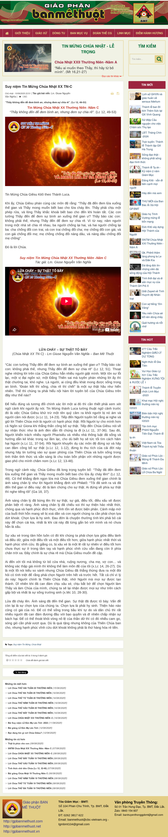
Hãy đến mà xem (152, 193)
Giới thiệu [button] (22, 33)
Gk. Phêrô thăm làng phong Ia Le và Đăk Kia (151, 256)
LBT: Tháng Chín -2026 (152, 134)
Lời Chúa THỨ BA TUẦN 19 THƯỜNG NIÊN (29, 788)
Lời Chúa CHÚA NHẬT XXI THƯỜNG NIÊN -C (30, 717)
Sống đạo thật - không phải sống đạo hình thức (145, 158)
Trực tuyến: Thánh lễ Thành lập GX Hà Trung (152, 145)
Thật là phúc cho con (18, 743)
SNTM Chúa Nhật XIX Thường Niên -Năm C (30, 748)
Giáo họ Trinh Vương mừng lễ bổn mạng (151, 217)
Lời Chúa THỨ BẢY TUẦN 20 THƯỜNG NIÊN (30, 712)
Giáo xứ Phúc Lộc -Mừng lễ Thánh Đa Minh (153, 459)
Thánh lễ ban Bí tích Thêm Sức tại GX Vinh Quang (152, 110)
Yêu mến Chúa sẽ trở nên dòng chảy (152, 315)
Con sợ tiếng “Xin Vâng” (152, 306)
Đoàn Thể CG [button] (102, 33)
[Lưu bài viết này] (118, 93)
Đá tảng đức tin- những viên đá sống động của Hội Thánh (145, 269)
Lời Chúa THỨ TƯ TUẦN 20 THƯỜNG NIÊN (30, 697)
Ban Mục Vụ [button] (79, 33)
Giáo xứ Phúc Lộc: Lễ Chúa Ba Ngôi (152, 470)
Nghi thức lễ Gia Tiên (151, 363)
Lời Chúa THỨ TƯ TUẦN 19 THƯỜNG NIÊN (30, 783)
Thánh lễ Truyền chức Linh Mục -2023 (151, 391)
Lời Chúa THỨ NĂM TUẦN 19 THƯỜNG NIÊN (30, 778)
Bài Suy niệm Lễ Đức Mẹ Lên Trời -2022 (28, 722)
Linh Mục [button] (124, 33)
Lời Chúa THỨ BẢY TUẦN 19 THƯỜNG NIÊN (30, 758)
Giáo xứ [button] (41, 33)
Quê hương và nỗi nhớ (152, 324)
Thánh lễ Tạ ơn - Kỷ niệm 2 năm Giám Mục (151, 171)
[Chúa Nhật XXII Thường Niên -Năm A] (27, 58)
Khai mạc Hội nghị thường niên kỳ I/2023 (146, 404)
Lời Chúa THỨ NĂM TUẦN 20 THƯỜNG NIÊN (30, 702)
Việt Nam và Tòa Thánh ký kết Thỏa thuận (147, 446)
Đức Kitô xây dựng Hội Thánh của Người (147, 230)
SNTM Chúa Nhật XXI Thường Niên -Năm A (147, 243)
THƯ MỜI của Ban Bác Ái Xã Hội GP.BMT (146, 205)
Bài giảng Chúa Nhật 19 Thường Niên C (28, 773)
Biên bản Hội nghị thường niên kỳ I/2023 (152, 417)
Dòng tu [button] (58, 33)
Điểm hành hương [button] (149, 33)
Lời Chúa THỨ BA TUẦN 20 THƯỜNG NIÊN (29, 692)
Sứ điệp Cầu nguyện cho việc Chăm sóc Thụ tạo (145, 123)
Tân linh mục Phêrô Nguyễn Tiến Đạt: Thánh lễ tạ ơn (147, 431)
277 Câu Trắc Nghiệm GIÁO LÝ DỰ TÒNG (152, 352)
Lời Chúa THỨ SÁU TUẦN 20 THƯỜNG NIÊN (30, 707)
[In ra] (112, 93)
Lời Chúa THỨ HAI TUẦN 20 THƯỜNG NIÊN (30, 688)
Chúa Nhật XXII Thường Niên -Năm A (86, 62)
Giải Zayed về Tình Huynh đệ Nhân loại (147, 295)
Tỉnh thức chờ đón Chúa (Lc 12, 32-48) (27, 768)
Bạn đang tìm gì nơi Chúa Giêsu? (25, 732)
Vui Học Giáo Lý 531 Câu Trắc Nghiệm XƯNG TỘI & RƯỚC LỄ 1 (147, 376)
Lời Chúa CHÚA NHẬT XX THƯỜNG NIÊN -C (30, 753)
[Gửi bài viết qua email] (106, 93)
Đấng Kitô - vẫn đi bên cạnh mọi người (146, 184)
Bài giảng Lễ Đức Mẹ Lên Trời (23, 727)
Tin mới (147, 85)
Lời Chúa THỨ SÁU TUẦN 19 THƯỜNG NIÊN (30, 763)
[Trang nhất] (7, 33)
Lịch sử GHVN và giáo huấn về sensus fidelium (152, 98)
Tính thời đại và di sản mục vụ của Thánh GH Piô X (146, 282)
